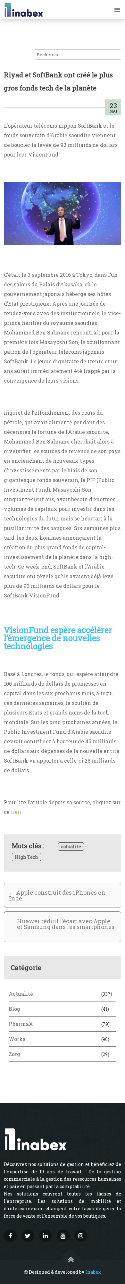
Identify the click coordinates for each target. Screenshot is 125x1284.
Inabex (93, 1272)
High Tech (26, 857)
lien (16, 811)
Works (17, 1038)
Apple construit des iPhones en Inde (57, 895)
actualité (71, 846)
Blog (14, 1008)
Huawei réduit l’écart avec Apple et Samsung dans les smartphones (65, 926)
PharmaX (21, 1023)
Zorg (14, 1054)
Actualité (21, 993)
